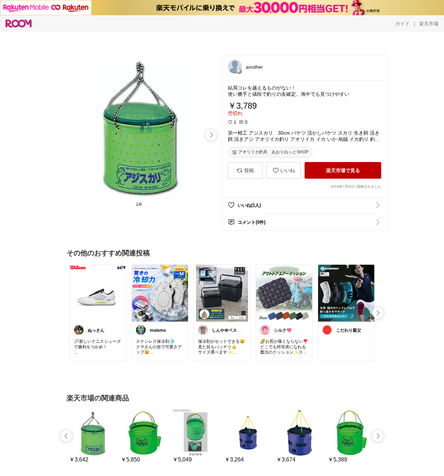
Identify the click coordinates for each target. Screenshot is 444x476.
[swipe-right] (211, 135)
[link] (98, 293)
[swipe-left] (66, 436)
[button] (235, 67)
